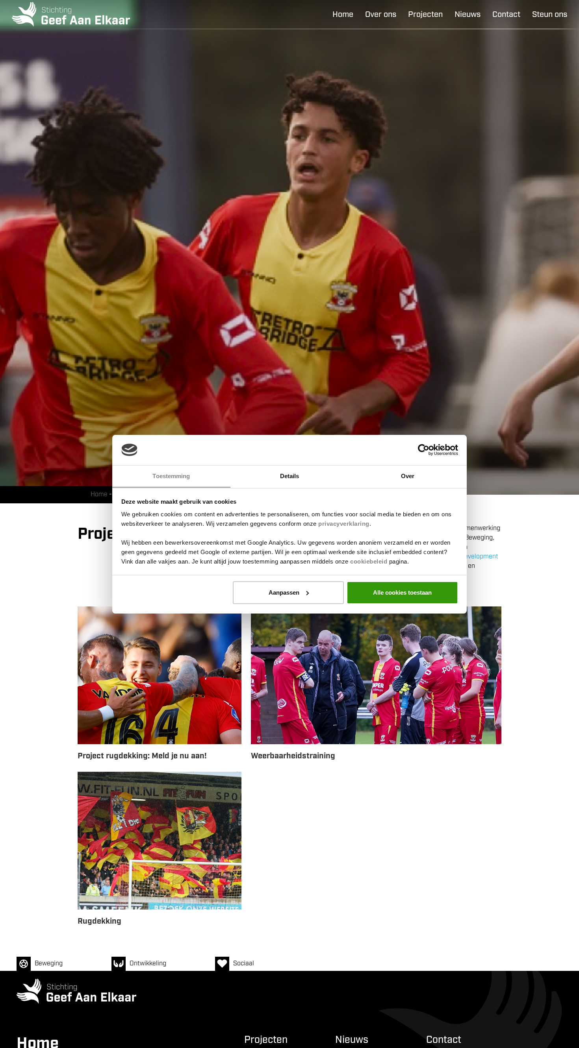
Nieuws (468, 14)
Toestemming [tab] (171, 475)
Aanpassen (284, 592)
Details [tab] (289, 475)
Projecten (425, 14)
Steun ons (549, 14)
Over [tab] (407, 475)
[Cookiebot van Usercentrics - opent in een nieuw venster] (423, 450)
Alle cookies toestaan (402, 592)
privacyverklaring (343, 523)
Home (342, 14)
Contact (506, 14)
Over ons (380, 14)
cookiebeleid (368, 561)
